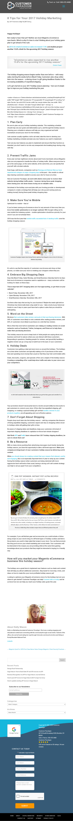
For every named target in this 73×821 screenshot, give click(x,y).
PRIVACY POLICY (49, 818)
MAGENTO (40, 815)
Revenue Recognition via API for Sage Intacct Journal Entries (26, 674)
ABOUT (18, 815)
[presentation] (29, 796)
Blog (29, 21)
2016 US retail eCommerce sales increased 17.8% (28, 47)
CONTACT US (21, 818)
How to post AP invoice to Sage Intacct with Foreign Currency (26, 678)
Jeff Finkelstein (14, 21)
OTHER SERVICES (50, 815)
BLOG (59, 815)
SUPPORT (30, 818)
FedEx (23, 435)
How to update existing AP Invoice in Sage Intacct (22, 681)
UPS (16, 435)
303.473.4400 (65, 2)
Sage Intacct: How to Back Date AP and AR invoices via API (25, 671)
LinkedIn (10, 641)
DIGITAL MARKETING (28, 815)
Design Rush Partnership (15, 668)
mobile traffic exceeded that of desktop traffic (43, 218)
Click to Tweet (57, 65)
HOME (12, 815)
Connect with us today (51, 579)
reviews (41, 747)
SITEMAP (38, 818)
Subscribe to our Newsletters (19, 687)
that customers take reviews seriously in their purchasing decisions (37, 317)
